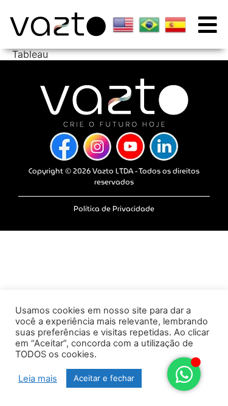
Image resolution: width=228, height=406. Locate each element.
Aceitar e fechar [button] (104, 378)
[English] (123, 24)
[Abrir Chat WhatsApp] (184, 374)
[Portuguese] (149, 24)
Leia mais (37, 378)
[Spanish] (175, 24)
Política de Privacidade (114, 208)
